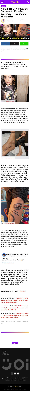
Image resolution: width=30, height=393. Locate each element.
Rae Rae (22, 291)
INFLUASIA (15, 386)
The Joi (14, 389)
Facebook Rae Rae (10, 101)
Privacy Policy (22, 380)
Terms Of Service (10, 380)
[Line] (24, 43)
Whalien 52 (10, 21)
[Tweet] (14, 43)
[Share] (5, 43)
